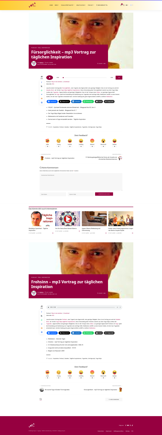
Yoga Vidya (99, 127)
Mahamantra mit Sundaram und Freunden (60, 116)
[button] (123, 5)
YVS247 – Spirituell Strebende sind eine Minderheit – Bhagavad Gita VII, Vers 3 (71, 107)
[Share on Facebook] (42, 82)
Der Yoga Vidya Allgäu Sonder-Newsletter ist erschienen (65, 113)
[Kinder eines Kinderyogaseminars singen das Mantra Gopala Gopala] (120, 218)
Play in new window (56, 81)
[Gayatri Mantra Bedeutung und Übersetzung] (94, 218)
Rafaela (41, 62)
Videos (98, 92)
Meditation (109, 96)
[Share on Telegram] (42, 94)
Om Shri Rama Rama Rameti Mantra (66, 228)
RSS (53, 84)
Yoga (58, 94)
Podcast (34, 47)
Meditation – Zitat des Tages (56, 339)
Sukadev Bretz (50, 90)
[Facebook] (126, 425)
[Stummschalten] (119, 78)
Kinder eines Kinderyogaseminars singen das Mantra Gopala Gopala (120, 229)
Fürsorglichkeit (66, 88)
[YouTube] (128, 425)
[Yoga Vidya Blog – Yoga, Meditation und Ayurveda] (31, 425)
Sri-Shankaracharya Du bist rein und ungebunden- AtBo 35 (65, 345)
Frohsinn (64, 319)
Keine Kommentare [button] (114, 399)
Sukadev (66, 127)
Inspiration (56, 127)
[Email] (42, 98)
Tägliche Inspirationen (75, 127)
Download (66, 81)
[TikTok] (132, 425)
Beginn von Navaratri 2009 (56, 351)
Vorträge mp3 (91, 127)
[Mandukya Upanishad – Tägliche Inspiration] (41, 218)
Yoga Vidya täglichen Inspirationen (70, 90)
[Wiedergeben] (49, 77)
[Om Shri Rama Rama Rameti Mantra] (67, 218)
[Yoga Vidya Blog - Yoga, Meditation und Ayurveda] (32, 5)
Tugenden (55, 92)
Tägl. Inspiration (44, 47)
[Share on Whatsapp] (42, 90)
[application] (84, 77)
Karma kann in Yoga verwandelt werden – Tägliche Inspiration (67, 119)
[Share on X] (42, 86)
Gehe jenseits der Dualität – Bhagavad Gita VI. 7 (62, 110)
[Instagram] (130, 425)
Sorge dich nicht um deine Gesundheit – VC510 (62, 348)
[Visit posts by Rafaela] (33, 63)
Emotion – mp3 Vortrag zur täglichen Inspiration (62, 342)
